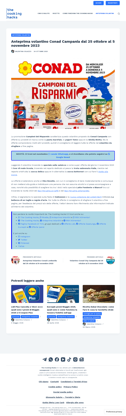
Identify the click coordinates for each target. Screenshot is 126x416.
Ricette (56, 13)
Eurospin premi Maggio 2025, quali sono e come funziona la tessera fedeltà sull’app (62, 310)
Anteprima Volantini (105, 13)
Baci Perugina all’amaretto (76, 191)
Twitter (23, 240)
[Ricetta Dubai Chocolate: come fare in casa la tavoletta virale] (99, 294)
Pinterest (24, 243)
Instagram (25, 236)
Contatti (54, 381)
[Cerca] (119, 14)
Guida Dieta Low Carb (53, 402)
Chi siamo (43, 381)
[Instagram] (75, 359)
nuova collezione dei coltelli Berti (86, 197)
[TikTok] (69, 359)
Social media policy (63, 392)
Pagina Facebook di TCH (32, 224)
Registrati (112, 3)
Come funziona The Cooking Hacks (78, 13)
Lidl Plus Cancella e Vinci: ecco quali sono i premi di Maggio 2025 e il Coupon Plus (27, 310)
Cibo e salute (44, 13)
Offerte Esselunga (87, 224)
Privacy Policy (71, 387)
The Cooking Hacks (29, 217)
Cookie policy (55, 387)
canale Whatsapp (59, 154)
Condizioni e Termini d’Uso (74, 381)
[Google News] (81, 359)
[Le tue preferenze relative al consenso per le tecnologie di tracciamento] (114, 411)
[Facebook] (57, 359)
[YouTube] (63, 359)
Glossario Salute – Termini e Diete (63, 397)
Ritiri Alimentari (82, 217)
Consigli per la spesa (92, 314)
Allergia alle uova (75, 402)
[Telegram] (44, 359)
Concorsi (15, 317)
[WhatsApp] (51, 359)
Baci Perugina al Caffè (48, 191)
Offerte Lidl (69, 224)
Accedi (98, 3)
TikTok (21, 246)
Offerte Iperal (37, 227)
